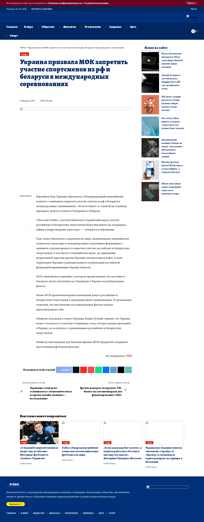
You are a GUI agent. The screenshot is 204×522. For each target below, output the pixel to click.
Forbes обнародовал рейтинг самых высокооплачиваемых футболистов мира (80, 451)
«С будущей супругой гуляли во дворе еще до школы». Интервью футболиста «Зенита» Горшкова (39, 453)
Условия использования (96, 3)
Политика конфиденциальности (65, 3)
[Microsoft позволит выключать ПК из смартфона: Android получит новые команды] (150, 61)
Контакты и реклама (42, 9)
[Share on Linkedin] (51, 93)
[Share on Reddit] (63, 93)
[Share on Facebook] (22, 93)
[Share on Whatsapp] (46, 93)
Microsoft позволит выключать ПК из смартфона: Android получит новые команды (172, 60)
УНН (129, 356)
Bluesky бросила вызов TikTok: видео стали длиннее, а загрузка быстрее (172, 167)
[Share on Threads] (81, 93)
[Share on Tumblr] (57, 93)
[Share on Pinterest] (40, 93)
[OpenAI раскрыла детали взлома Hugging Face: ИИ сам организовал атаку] (150, 83)
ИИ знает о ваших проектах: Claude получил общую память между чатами (171, 103)
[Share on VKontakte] (69, 93)
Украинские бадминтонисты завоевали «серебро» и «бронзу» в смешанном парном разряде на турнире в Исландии (164, 455)
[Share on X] (28, 93)
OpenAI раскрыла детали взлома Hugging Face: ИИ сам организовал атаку (170, 82)
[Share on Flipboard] (34, 93)
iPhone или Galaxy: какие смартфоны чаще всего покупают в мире (171, 188)
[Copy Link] (87, 93)
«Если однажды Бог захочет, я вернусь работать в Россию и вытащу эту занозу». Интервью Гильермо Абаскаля (123, 453)
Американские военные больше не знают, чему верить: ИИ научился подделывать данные (172, 148)
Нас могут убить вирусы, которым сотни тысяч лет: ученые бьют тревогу (172, 123)
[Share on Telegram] (75, 93)
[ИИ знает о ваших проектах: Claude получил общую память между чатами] (150, 104)
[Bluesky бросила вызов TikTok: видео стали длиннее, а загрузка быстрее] (150, 170)
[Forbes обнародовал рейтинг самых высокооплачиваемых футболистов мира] (81, 432)
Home (22, 47)
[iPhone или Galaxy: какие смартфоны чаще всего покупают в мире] (150, 191)
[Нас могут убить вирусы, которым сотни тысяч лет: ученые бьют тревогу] (150, 126)
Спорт (25, 54)
